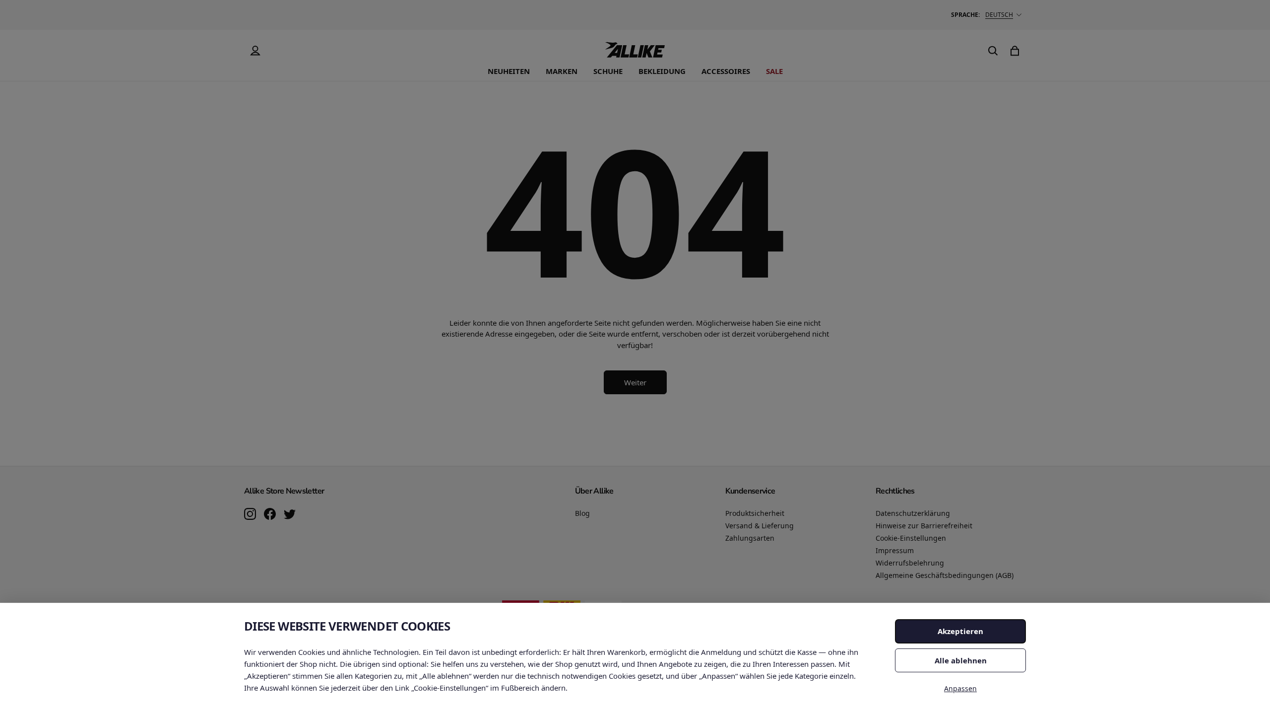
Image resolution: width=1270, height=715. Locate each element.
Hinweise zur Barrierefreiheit (924, 525)
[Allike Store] (635, 54)
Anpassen (960, 688)
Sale (774, 71)
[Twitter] (290, 515)
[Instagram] (250, 515)
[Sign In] (255, 51)
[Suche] (993, 51)
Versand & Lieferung (759, 525)
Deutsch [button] (999, 14)
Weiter (635, 382)
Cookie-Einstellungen (911, 538)
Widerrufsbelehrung (910, 563)
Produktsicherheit (754, 513)
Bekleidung (662, 71)
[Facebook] (270, 515)
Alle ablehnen (961, 660)
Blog (582, 513)
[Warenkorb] (1015, 51)
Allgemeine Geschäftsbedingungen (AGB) (945, 575)
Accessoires (725, 71)
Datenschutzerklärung (913, 513)
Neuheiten (509, 71)
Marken (561, 71)
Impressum (895, 550)
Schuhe (608, 71)
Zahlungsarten (749, 538)
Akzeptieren (960, 631)
